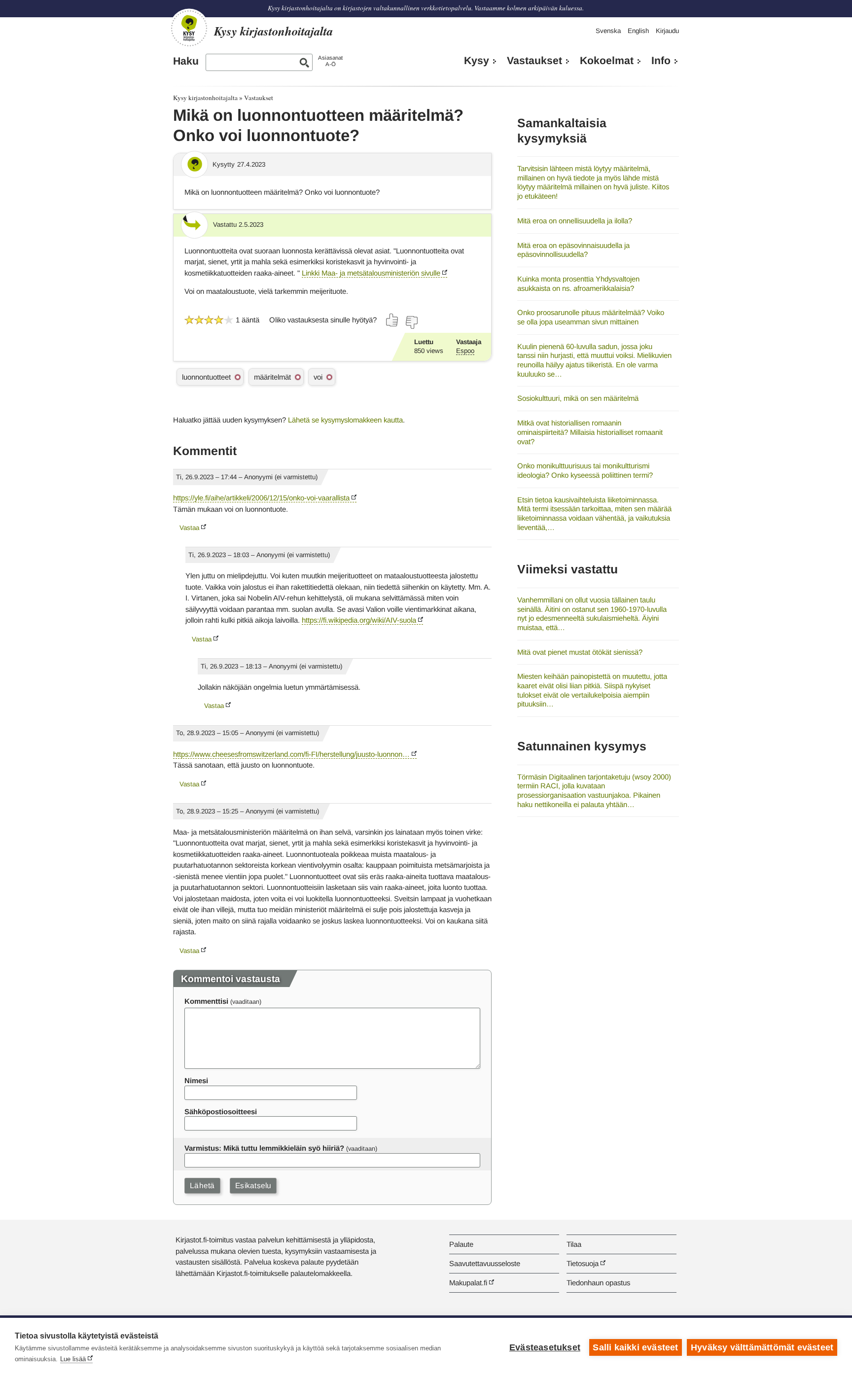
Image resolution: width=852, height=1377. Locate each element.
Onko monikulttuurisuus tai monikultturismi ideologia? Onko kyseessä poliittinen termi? (585, 470)
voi (318, 377)
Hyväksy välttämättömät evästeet (762, 1347)
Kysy (476, 61)
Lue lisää (73, 1359)
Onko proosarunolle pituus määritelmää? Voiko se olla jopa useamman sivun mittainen (590, 317)
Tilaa (574, 1244)
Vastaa (189, 527)
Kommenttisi (206, 1001)
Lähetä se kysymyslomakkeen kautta (345, 420)
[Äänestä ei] (411, 322)
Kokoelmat (607, 61)
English (638, 31)
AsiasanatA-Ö (330, 61)
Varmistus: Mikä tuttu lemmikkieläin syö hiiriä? (264, 1148)
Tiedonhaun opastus (598, 1282)
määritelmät (272, 377)
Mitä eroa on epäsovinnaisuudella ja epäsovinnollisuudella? (573, 250)
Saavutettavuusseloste (484, 1263)
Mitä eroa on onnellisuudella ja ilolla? (574, 220)
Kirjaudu (667, 31)
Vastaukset (534, 61)
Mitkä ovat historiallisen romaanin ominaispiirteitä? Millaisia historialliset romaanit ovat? (590, 432)
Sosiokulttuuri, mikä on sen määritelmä (578, 398)
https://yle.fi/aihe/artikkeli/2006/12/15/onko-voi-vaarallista (261, 498)
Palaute (461, 1244)
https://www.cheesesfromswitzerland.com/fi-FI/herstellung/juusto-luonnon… (291, 754)
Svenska (608, 31)
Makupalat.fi (468, 1282)
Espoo (465, 350)
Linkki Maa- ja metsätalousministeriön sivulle (371, 273)
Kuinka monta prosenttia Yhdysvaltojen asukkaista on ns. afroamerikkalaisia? (578, 283)
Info (661, 61)
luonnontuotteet (206, 377)
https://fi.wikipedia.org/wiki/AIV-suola (359, 620)
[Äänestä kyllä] (392, 320)
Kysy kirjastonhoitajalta (205, 97)
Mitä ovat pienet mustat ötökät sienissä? (579, 652)
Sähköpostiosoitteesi (220, 1111)
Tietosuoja (583, 1263)
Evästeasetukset (544, 1347)
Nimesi (196, 1080)
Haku (186, 61)
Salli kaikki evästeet (635, 1347)
